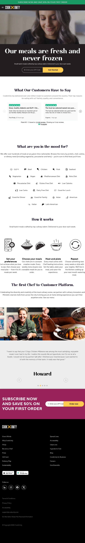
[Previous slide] (19, 380)
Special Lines (54, 437)
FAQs (4, 445)
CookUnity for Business (58, 457)
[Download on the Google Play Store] (22, 473)
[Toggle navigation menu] (2, 7)
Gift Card (5, 457)
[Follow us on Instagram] (11, 487)
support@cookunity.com (10, 512)
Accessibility (54, 441)
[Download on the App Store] (8, 473)
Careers (52, 461)
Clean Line (53, 445)
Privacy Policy (6, 503)
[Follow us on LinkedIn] (4, 487)
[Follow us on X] (23, 487)
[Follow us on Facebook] (17, 487)
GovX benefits (55, 465)
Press (4, 453)
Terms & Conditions (8, 499)
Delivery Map (6, 461)
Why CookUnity (7, 441)
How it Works (6, 437)
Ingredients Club (55, 449)
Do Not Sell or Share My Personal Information (17, 517)
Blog (51, 453)
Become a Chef (7, 449)
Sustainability (6, 465)
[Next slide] (66, 380)
